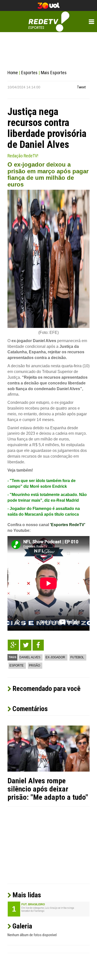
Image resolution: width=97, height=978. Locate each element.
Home (12, 72)
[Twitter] (25, 645)
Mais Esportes (54, 72)
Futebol (77, 657)
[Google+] (13, 645)
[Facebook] (38, 645)
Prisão (34, 665)
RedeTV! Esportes (48, 21)
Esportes (29, 72)
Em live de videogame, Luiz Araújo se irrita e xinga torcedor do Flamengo (47, 910)
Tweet (81, 87)
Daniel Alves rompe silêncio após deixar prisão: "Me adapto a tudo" (47, 788)
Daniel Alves (29, 657)
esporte (16, 665)
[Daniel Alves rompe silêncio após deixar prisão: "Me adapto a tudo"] (48, 748)
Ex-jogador (55, 657)
